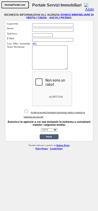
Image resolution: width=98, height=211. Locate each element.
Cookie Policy (56, 149)
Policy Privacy (41, 149)
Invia (49, 136)
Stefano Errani (63, 145)
